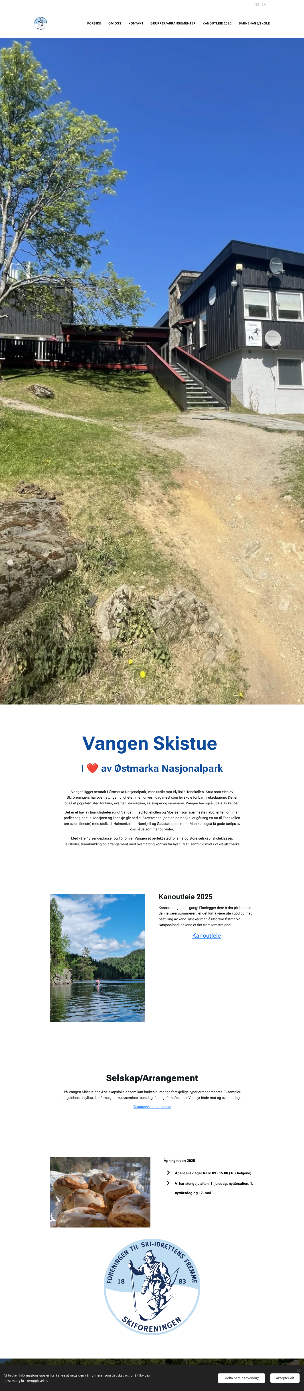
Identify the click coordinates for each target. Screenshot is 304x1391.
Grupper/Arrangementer (152, 1106)
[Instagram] (264, 4)
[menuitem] (95, 23)
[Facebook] (257, 4)
